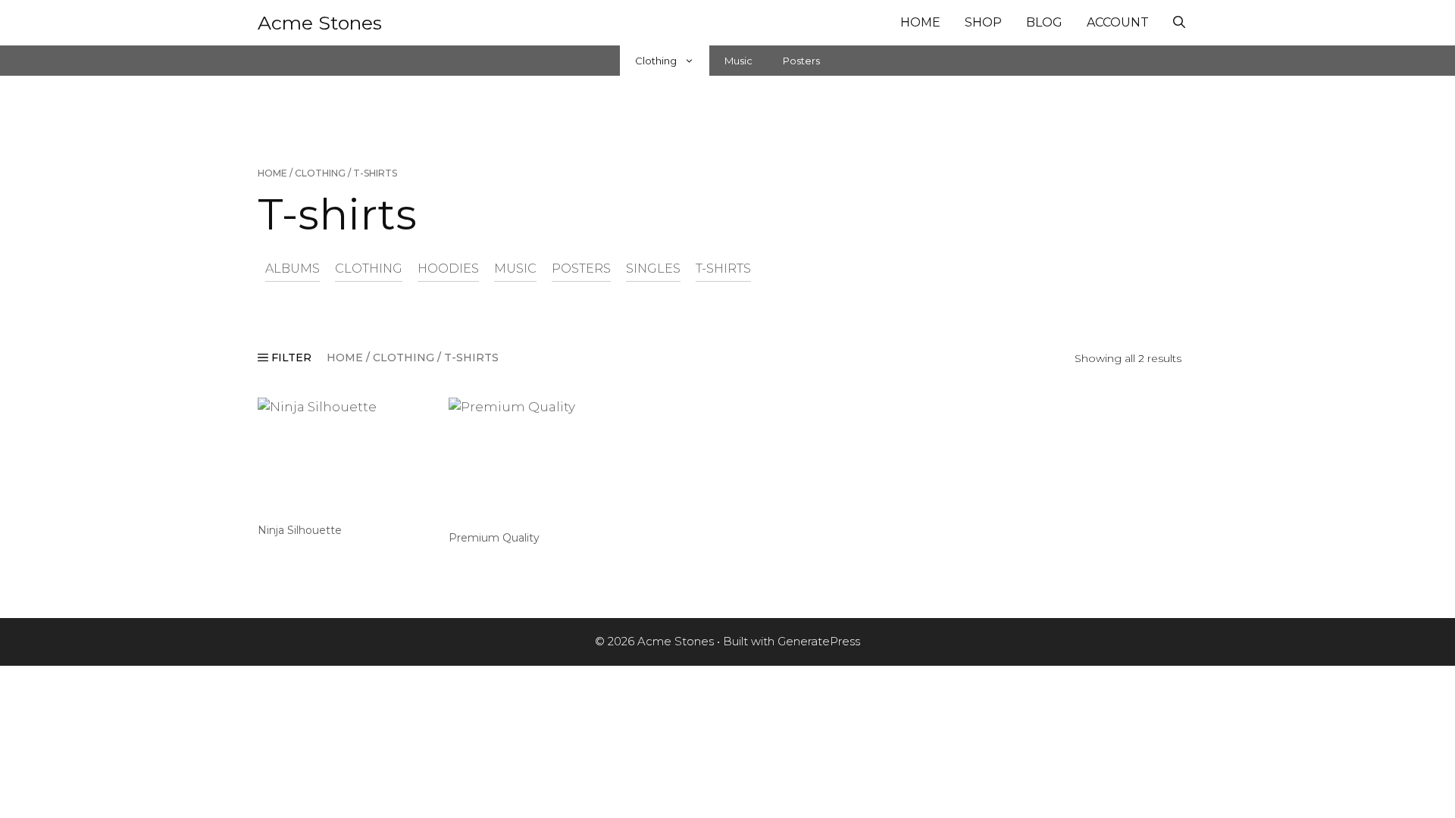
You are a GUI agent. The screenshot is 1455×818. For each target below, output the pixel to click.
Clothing (656, 61)
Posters (801, 61)
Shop (983, 22)
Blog (1044, 22)
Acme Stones (320, 22)
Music (738, 61)
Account (1118, 22)
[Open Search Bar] (1179, 22)
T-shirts (723, 268)
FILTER (289, 357)
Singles (653, 268)
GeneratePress (819, 641)
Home (920, 22)
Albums (292, 268)
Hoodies (448, 268)
